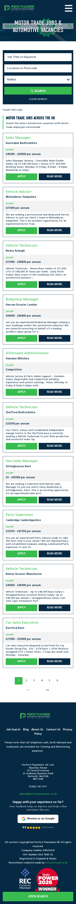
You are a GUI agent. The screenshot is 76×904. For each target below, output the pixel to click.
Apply (22, 176)
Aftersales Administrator (27, 353)
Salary (10, 150)
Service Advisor (19, 192)
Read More (54, 176)
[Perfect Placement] (19, 8)
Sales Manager (18, 138)
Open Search (38, 896)
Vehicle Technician (21, 246)
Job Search (13, 729)
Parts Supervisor (19, 515)
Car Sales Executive (22, 623)
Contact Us (53, 729)
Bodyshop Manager (22, 299)
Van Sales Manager (22, 461)
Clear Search (38, 99)
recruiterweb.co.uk (56, 862)
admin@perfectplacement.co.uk (38, 794)
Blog (26, 729)
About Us (37, 729)
